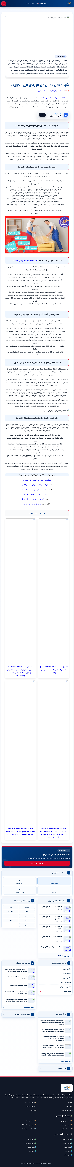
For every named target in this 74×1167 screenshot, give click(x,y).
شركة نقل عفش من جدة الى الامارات (35, 490)
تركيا (26, 920)
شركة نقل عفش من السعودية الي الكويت (52, 927)
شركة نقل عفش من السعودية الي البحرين (52, 907)
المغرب (27, 925)
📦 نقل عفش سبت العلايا (29, 1124)
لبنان (10, 920)
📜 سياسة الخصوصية (31, 1102)
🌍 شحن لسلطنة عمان (30, 1143)
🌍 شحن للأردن (32, 1139)
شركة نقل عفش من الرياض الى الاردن (35, 485)
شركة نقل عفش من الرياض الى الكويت (54, 97)
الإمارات (27, 907)
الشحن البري (55, 969)
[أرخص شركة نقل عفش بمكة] (31, 985)
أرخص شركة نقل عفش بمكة (18, 985)
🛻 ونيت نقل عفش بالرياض (29, 1128)
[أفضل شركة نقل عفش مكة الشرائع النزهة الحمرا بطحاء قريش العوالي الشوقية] (31, 1000)
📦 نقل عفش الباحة (67, 1124)
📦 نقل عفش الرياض (67, 1121)
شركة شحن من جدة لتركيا (33, 504)
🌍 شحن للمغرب (68, 1155)
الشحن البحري (55, 973)
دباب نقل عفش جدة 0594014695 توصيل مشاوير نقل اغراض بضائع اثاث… (15, 970)
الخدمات (62, 90)
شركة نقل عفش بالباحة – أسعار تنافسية (17, 978)
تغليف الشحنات (55, 982)
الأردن (10, 907)
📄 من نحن (70, 1102)
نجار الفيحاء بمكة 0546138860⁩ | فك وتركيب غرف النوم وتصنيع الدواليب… (53, 1047)
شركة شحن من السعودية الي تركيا (51, 947)
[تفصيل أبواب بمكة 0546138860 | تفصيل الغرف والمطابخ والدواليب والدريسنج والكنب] (68, 1022)
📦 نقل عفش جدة (31, 1121)
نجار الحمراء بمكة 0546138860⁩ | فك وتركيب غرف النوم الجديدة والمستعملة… (53, 1038)
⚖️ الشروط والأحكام (67, 1110)
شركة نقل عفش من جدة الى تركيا (34, 499)
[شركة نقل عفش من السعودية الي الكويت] (67, 929)
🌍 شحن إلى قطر (68, 1143)
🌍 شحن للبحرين (68, 1147)
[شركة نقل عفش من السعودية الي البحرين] (67, 909)
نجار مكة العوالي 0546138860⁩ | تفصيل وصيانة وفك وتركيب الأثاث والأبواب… (52, 1054)
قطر (27, 912)
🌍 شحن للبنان (33, 1151)
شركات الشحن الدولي (43, 90)
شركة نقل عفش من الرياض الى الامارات (37, 480)
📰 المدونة (33, 1110)
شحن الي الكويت (54, 90)
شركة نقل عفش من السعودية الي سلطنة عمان (52, 917)
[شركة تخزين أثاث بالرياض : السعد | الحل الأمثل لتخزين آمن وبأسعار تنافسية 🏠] (31, 992)
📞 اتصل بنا (69, 1106)
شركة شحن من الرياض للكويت (25, 260)
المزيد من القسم (18, 1007)
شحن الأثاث (55, 991)
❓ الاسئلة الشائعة (31, 1106)
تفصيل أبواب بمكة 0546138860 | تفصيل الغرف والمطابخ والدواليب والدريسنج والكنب (52, 1022)
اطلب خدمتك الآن (37, 863)
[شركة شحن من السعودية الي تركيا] (67, 949)
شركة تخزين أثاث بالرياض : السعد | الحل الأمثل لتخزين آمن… (15, 993)
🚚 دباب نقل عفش (67, 1128)
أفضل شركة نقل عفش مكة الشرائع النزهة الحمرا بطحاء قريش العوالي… (16, 1000)
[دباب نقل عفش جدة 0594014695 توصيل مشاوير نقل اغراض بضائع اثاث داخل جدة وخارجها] (31, 970)
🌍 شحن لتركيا (69, 1151)
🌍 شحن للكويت (32, 1147)
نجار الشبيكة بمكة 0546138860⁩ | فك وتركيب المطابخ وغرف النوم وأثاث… (53, 1030)
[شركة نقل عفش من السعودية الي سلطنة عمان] (67, 919)
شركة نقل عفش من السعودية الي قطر (52, 937)
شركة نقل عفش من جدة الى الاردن (36, 494)
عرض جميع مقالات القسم (55, 956)
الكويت (11, 916)
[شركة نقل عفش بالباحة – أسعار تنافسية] (31, 977)
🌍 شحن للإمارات (68, 1139)
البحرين (27, 916)
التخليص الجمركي (55, 987)
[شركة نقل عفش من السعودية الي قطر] (67, 939)
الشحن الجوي (55, 978)
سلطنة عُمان (10, 912)
